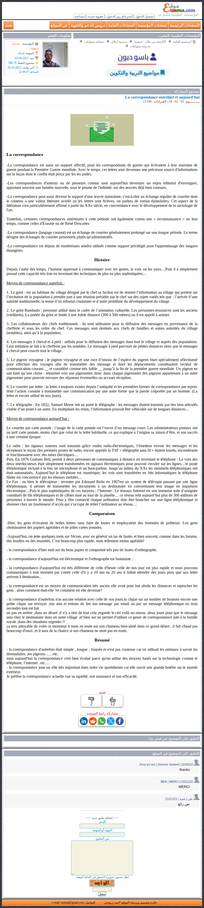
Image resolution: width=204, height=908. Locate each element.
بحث (8, 25)
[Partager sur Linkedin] (84, 724)
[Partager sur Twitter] (111, 724)
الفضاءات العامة (121, 25)
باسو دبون (134, 56)
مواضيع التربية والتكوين (134, 72)
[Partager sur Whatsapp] (102, 724)
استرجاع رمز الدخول (119, 16)
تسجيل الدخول (144, 16)
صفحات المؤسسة (152, 25)
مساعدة (80, 16)
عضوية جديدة (95, 16)
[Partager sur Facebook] (120, 724)
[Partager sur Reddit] (93, 724)
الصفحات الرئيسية (185, 25)
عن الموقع (59, 25)
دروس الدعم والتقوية (88, 25)
